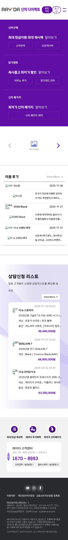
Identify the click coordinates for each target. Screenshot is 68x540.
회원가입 (47, 10)
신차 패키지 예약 (34, 115)
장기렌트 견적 (47, 80)
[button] (58, 145)
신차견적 (20, 45)
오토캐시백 (47, 45)
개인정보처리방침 (26, 495)
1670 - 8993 (25, 458)
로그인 (56, 10)
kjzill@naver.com (47, 511)
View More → (55, 176)
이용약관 (11, 495)
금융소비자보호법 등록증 (48, 495)
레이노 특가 (20, 80)
